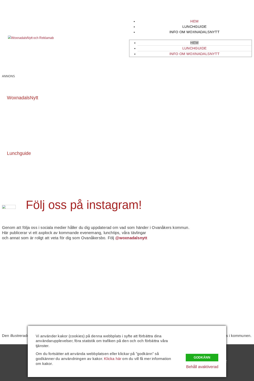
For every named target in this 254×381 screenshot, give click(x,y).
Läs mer (17, 115)
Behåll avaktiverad (202, 367)
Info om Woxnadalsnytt (194, 32)
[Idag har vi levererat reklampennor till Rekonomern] (95, 268)
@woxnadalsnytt (131, 238)
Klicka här (112, 359)
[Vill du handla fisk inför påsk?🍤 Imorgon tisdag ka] (158, 304)
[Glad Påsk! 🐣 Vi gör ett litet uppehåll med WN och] (32, 304)
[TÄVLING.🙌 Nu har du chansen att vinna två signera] (32, 268)
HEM (194, 21)
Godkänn (202, 357)
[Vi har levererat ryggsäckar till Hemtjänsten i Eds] (221, 268)
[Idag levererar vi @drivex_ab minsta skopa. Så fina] (221, 304)
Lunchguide (194, 27)
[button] (190, 37)
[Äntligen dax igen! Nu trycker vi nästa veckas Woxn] (158, 268)
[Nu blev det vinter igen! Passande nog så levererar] (95, 304)
